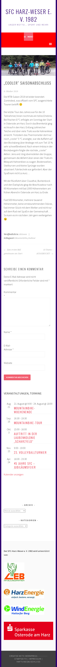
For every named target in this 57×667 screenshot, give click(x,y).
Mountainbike (21, 238)
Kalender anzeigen (13, 474)
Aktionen (23, 234)
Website (8, 362)
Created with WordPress (24, 656)
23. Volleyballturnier (30, 452)
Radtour (32, 238)
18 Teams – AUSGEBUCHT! (44, 252)
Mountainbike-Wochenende (24, 410)
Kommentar (9, 293)
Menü (30, 36)
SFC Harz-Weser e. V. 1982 (29, 15)
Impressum (35, 659)
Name (8, 332)
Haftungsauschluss (28, 661)
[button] (45, 44)
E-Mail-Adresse (9, 347)
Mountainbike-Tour (28, 423)
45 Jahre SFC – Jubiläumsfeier (25, 465)
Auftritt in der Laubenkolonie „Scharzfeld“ (25, 437)
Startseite (20, 659)
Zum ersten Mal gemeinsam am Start (13, 252)
